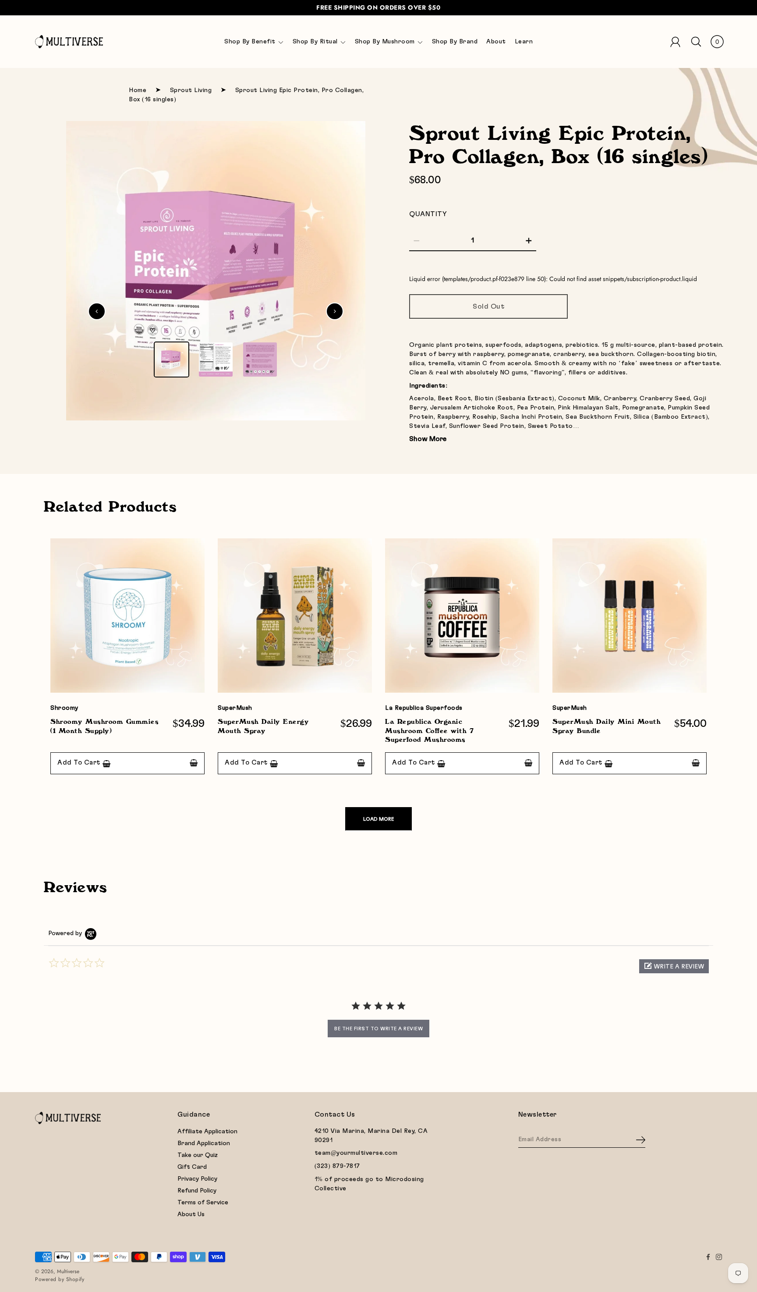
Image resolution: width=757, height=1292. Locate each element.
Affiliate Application (207, 1131)
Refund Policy (196, 1191)
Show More (427, 438)
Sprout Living (191, 90)
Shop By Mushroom (385, 42)
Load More (378, 819)
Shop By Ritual (315, 42)
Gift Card (192, 1167)
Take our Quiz (197, 1155)
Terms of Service (202, 1202)
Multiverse (68, 1271)
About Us (191, 1214)
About (496, 42)
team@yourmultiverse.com (356, 1153)
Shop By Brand (455, 42)
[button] (674, 966)
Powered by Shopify (59, 1279)
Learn (524, 42)
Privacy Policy (197, 1179)
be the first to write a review (378, 1028)
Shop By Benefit (250, 42)
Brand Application (203, 1143)
